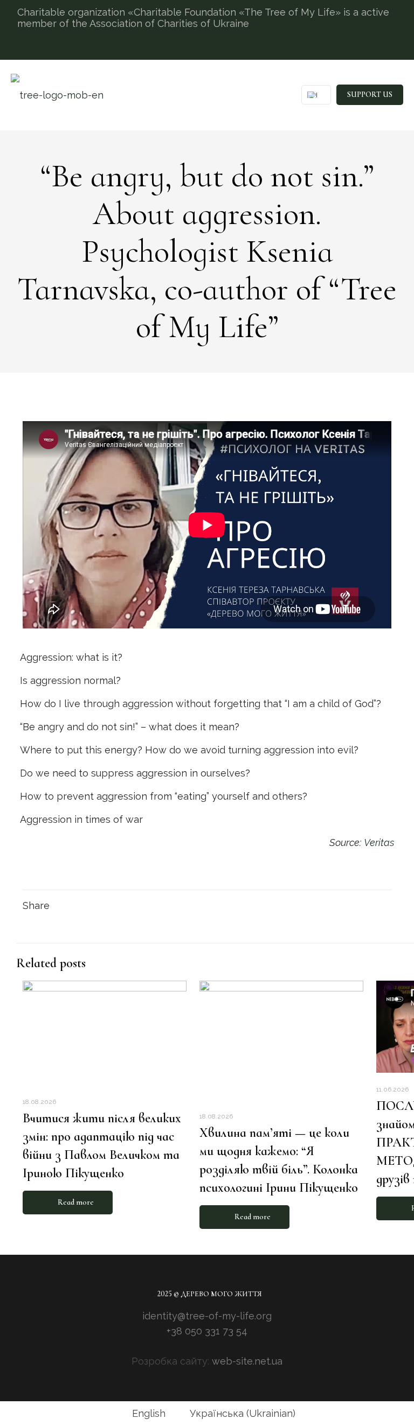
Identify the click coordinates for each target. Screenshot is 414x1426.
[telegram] (393, 48)
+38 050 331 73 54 (207, 1331)
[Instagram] (366, 48)
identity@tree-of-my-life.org (207, 1316)
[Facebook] (194, 1346)
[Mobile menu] (270, 95)
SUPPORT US (369, 94)
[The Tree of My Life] (57, 95)
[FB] (381, 48)
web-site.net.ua (247, 1361)
